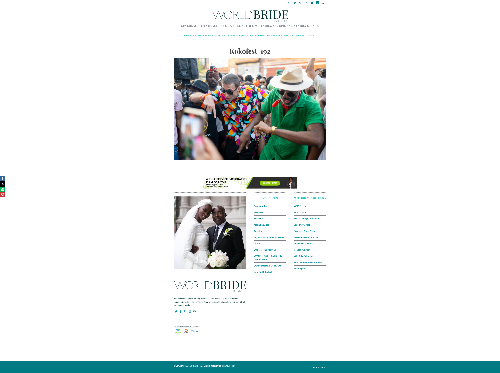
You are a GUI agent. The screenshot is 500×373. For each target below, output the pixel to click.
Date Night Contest (263, 272)
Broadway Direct (302, 225)
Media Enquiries (261, 225)
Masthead (258, 212)
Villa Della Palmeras (303, 256)
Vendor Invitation (302, 250)
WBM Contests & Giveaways (267, 266)
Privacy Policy (228, 366)
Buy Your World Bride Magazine (269, 237)
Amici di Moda (301, 212)
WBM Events (300, 206)
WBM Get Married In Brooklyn (308, 262)
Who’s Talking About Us (265, 250)
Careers (258, 243)
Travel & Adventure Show (306, 237)
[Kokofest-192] (250, 159)
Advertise (258, 231)
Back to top (318, 367)
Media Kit (258, 218)
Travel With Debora (303, 243)
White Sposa (300, 268)
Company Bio (260, 206)
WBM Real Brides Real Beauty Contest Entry (268, 258)
